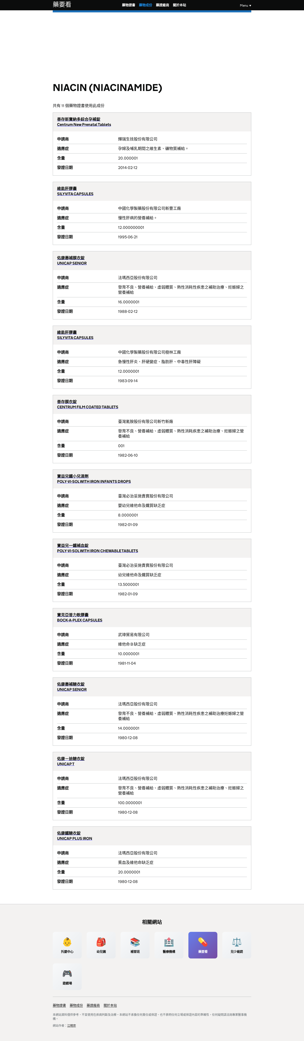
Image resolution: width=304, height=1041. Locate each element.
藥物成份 (145, 5)
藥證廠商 (162, 5)
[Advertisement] (152, 43)
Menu (244, 5)
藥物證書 (128, 5)
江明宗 (71, 1025)
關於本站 (179, 5)
